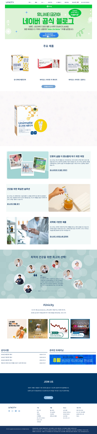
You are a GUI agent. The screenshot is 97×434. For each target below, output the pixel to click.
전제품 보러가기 (48, 86)
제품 (36, 2)
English (2, 5)
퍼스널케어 (52, 412)
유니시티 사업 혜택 (80, 412)
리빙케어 (52, 414)
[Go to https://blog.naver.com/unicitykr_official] (48, 22)
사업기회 (50, 2)
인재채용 (39, 416)
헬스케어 (52, 410)
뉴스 (42, 2)
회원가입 (67, 2)
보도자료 (65, 416)
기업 (29, 2)
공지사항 (65, 410)
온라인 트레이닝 (66, 412)
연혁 (38, 412)
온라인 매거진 (66, 414)
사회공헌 (39, 422)
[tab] (48, 36)
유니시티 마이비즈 (85, 2)
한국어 (73, 2)
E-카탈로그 (58, 2)
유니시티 (39, 410)
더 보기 (48, 398)
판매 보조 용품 (53, 416)
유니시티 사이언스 (41, 418)
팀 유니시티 (39, 420)
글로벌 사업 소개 (80, 414)
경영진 (38, 414)
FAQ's (77, 416)
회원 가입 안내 (79, 410)
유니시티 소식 (66, 418)
